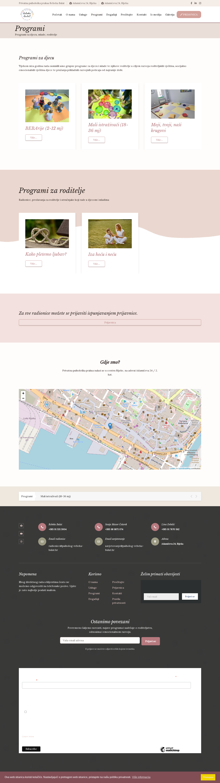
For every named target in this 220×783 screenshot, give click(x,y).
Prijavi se (150, 641)
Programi (94, 593)
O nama (93, 582)
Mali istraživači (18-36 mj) (56, 496)
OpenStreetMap (184, 468)
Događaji (93, 599)
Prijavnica (110, 322)
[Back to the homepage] (27, 14)
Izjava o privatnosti (31, 698)
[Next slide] (196, 496)
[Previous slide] (191, 496)
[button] (23, 393)
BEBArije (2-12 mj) (44, 128)
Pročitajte (118, 582)
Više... (33, 137)
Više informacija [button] (141, 777)
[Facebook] (191, 3)
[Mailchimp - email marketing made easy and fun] (169, 752)
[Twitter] (21, 533)
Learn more (28, 736)
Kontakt (117, 593)
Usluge (92, 587)
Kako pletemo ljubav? (46, 254)
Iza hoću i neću (102, 254)
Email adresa (29, 680)
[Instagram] (200, 3)
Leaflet (172, 468)
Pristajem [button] (208, 777)
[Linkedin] (196, 3)
